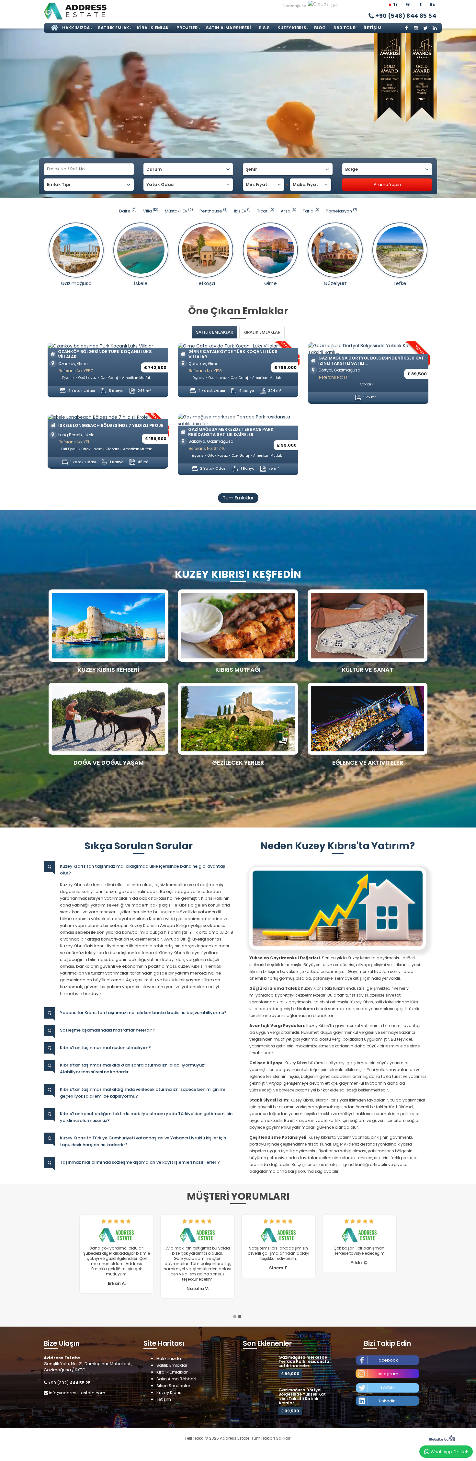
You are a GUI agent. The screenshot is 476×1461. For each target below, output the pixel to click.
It (420, 4)
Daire (128, 211)
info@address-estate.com (77, 1382)
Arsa (288, 211)
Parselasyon (341, 211)
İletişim (372, 28)
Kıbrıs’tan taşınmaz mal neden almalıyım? (105, 1047)
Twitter (387, 1377)
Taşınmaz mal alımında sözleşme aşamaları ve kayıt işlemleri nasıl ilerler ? (140, 1162)
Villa (150, 211)
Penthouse (213, 211)
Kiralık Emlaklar (172, 1362)
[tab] (214, 332)
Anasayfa (53, 28)
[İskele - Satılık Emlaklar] (140, 250)
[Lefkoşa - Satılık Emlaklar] (205, 250)
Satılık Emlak (114, 28)
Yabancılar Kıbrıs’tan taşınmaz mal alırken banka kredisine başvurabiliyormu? (143, 1013)
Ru (433, 4)
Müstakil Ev (179, 211)
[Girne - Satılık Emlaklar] (270, 250)
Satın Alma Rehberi (228, 28)
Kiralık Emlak (153, 28)
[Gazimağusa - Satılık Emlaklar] (76, 250)
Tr (395, 4)
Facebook (387, 1350)
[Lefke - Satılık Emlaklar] (399, 250)
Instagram (387, 1363)
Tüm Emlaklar (238, 498)
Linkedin (387, 1390)
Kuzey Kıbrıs (292, 28)
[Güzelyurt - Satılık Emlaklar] (335, 250)
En (408, 4)
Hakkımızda (76, 28)
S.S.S (264, 28)
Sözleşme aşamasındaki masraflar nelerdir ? (107, 1030)
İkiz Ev (242, 211)
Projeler (187, 28)
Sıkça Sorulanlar (173, 1375)
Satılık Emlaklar (171, 1355)
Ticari (265, 211)
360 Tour (345, 28)
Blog (320, 28)
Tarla (311, 211)
